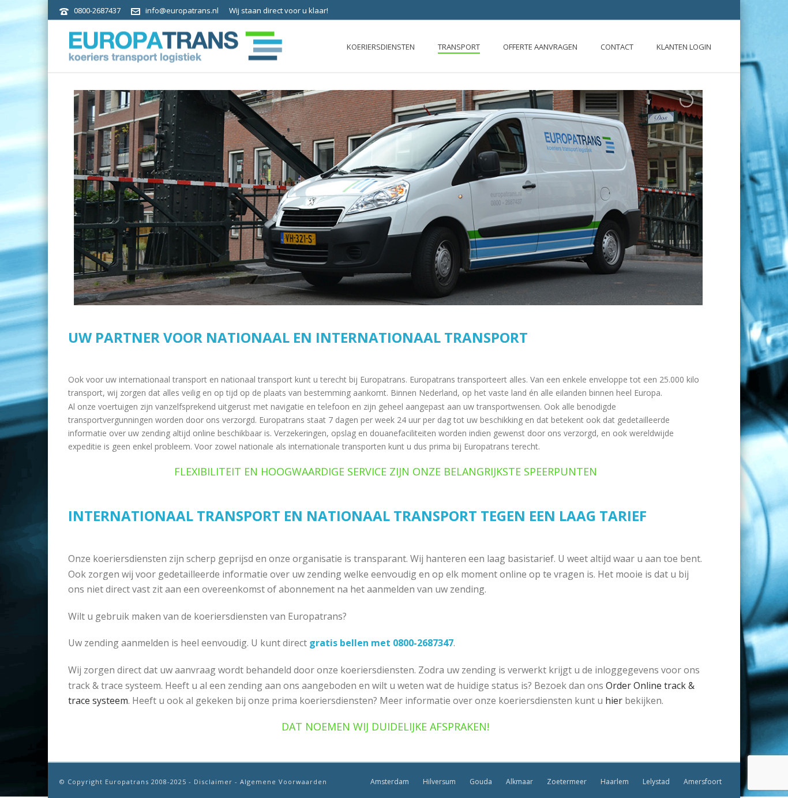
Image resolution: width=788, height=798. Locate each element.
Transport (459, 47)
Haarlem (615, 781)
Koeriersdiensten (381, 47)
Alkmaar (519, 781)
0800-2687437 (97, 10)
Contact (617, 47)
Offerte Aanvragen (540, 47)
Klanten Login (683, 47)
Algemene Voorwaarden (283, 781)
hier (615, 700)
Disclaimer (213, 781)
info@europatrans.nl (182, 10)
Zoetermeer (567, 781)
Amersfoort (703, 781)
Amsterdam (389, 781)
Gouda (481, 781)
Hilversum (439, 781)
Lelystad (656, 781)
